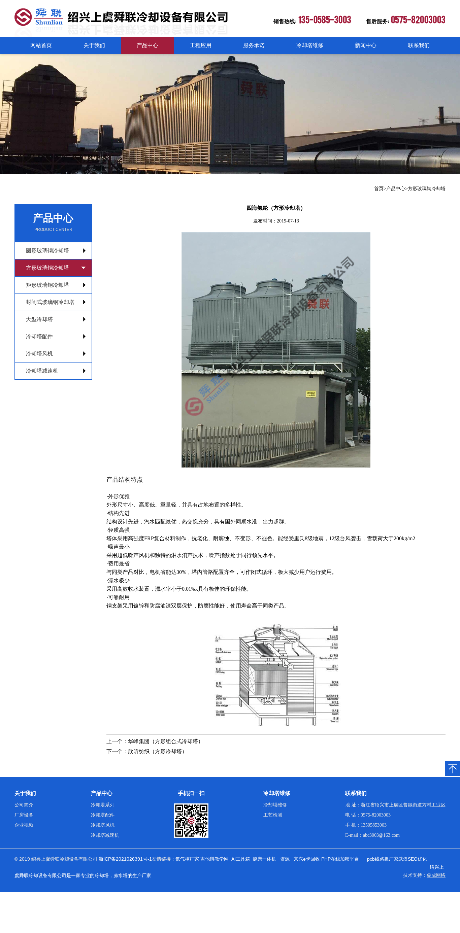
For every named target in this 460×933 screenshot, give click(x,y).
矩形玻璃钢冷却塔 (47, 285)
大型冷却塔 (39, 319)
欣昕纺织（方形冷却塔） (157, 751)
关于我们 (94, 45)
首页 (379, 188)
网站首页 (41, 45)
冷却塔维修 (309, 45)
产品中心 (147, 45)
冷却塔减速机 (42, 371)
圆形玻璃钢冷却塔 (47, 250)
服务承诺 (254, 45)
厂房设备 (23, 815)
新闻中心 (365, 45)
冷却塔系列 (102, 804)
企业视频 (23, 825)
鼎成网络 (436, 875)
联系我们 (419, 45)
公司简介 (23, 804)
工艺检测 (272, 815)
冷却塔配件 (39, 336)
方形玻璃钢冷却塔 (427, 188)
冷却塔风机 (39, 353)
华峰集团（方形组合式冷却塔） (165, 741)
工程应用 (200, 45)
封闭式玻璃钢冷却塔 (50, 302)
